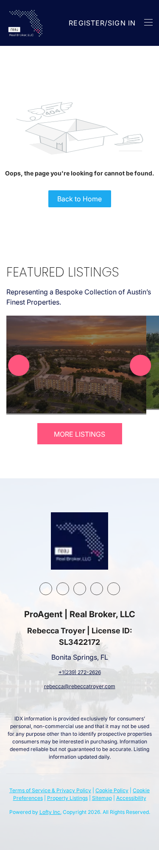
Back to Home (79, 199)
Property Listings (67, 798)
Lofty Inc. (50, 812)
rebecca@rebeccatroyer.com (79, 686)
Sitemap (102, 798)
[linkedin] (62, 588)
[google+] (113, 588)
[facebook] (45, 588)
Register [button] (87, 23)
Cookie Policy (111, 790)
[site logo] (79, 541)
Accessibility (131, 798)
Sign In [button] (122, 23)
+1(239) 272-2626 (80, 672)
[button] (26, 23)
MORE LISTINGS (79, 434)
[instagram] (79, 588)
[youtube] (96, 588)
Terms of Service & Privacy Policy (50, 790)
